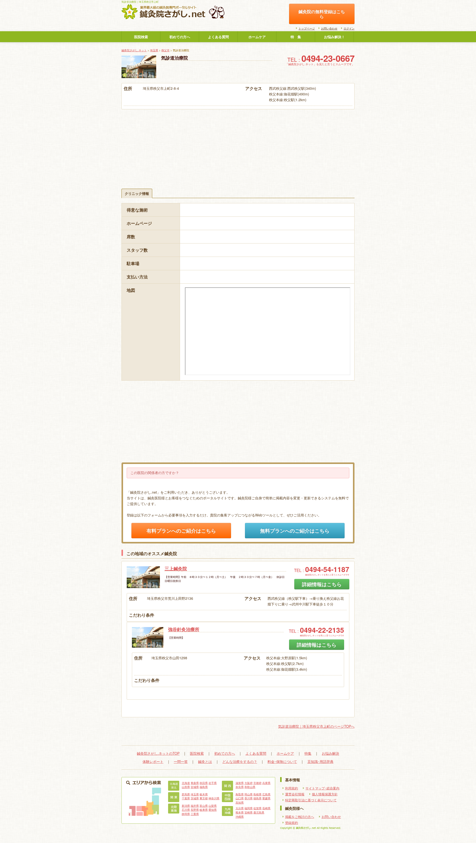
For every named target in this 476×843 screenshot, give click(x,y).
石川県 (186, 810)
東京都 (204, 798)
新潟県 (186, 806)
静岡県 (186, 814)
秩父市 (165, 50)
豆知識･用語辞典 (320, 761)
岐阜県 (204, 810)
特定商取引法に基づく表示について (311, 800)
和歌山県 (249, 787)
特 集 (296, 36)
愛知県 (212, 810)
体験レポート (153, 761)
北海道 (186, 783)
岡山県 (248, 794)
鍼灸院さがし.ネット (134, 50)
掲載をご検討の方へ (299, 816)
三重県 (195, 814)
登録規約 (291, 822)
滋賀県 (240, 783)
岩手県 (212, 783)
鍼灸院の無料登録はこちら (321, 14)
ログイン (349, 28)
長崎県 (266, 808)
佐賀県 (257, 808)
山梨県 (212, 806)
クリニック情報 (137, 193)
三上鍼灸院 (176, 568)
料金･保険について (282, 761)
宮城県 (195, 787)
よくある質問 (218, 36)
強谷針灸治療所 (183, 629)
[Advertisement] (238, 146)
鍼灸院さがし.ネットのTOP (158, 753)
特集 (307, 753)
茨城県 (195, 798)
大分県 (240, 808)
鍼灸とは (205, 761)
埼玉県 (154, 50)
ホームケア (257, 36)
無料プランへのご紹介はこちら (294, 530)
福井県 (195, 806)
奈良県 (240, 787)
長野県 (195, 810)
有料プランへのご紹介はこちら (181, 530)
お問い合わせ (329, 28)
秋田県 (204, 783)
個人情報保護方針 (325, 794)
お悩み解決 (330, 753)
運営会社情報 (294, 794)
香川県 (248, 798)
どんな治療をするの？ (239, 761)
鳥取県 (240, 794)
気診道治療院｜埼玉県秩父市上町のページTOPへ (316, 726)
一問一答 (181, 761)
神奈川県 (213, 798)
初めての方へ (179, 36)
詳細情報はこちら (322, 584)
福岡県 (248, 808)
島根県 (257, 794)
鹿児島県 (258, 812)
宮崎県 (248, 812)
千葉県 (186, 798)
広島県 (266, 794)
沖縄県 (240, 816)
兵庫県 (266, 783)
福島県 (204, 787)
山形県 (186, 787)
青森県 (195, 783)
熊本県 (240, 812)
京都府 (257, 783)
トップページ (306, 28)
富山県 (204, 806)
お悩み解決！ (334, 36)
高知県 (240, 802)
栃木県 (204, 794)
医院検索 (141, 36)
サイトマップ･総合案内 (322, 788)
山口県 (240, 798)
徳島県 (257, 798)
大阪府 (248, 783)
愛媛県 (266, 798)
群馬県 (186, 794)
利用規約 (291, 788)
